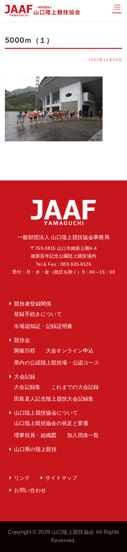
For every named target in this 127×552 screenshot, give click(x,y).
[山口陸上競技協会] (42, 10)
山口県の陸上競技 (35, 449)
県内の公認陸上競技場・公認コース (56, 362)
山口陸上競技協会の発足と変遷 (51, 423)
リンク (22, 478)
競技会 (22, 340)
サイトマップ (61, 478)
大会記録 (24, 376)
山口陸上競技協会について (46, 413)
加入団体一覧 (83, 435)
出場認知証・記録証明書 (43, 326)
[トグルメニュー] (117, 11)
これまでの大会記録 (75, 387)
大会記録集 (27, 387)
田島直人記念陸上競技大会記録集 (54, 399)
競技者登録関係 (32, 303)
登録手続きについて (38, 314)
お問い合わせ (30, 490)
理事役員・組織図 (35, 435)
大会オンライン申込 (70, 350)
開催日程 (24, 350)
